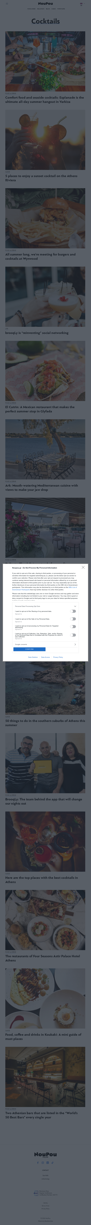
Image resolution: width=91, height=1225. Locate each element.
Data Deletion (33, 657)
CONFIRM (29, 649)
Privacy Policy (58, 657)
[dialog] (45, 612)
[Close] (84, 568)
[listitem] (45, 606)
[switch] (73, 611)
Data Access (45, 657)
